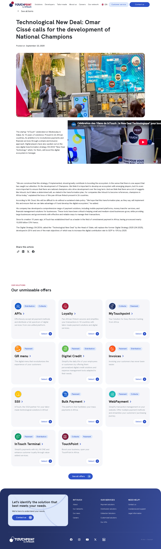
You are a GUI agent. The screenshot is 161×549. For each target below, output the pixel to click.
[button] (104, 5)
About (75, 504)
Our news (76, 513)
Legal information (135, 513)
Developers (50, 4)
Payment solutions (107, 504)
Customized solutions (109, 518)
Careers (82, 4)
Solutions (39, 4)
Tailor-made (62, 4)
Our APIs (104, 522)
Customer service (118, 4)
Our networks (78, 509)
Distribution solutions (108, 509)
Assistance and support (137, 509)
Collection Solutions (108, 513)
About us (73, 4)
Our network (93, 4)
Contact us (139, 4)
